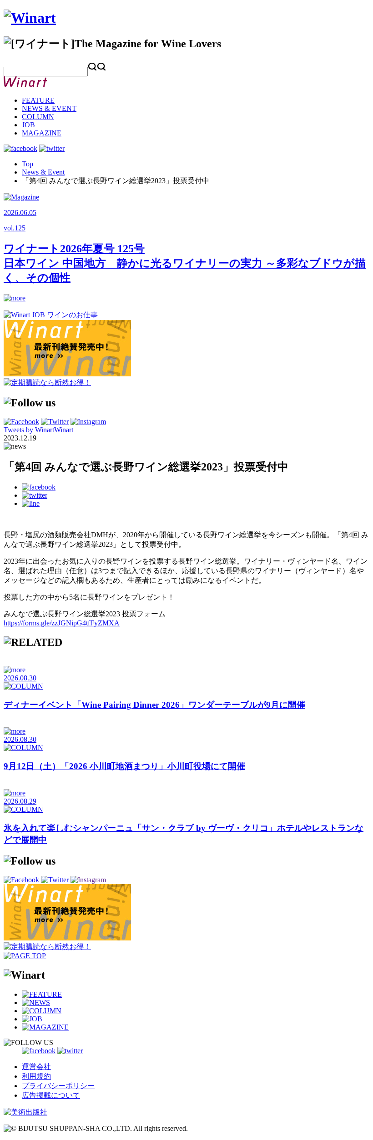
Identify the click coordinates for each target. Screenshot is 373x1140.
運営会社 (36, 1066)
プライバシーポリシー (58, 1086)
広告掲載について (51, 1095)
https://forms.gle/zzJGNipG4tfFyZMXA (62, 623)
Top (27, 164)
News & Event (43, 172)
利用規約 (36, 1076)
